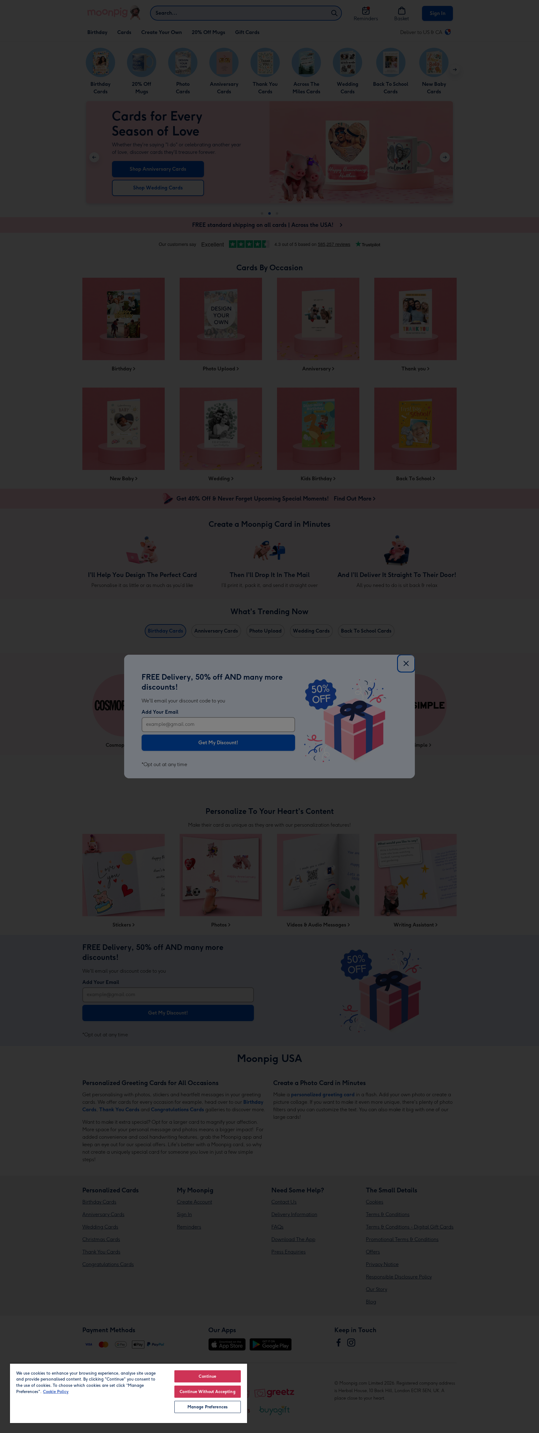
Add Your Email (160, 712)
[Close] (406, 663)
